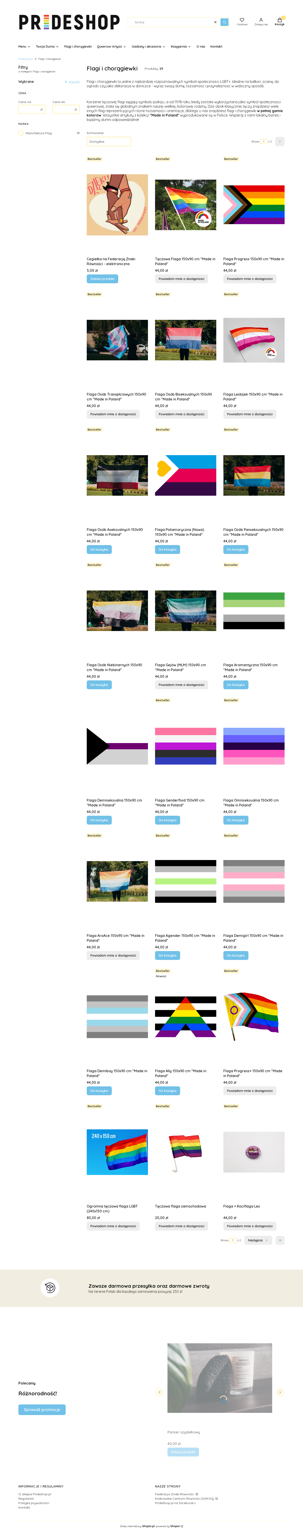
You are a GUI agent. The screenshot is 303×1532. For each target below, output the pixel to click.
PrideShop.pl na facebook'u (175, 1503)
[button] (224, 22)
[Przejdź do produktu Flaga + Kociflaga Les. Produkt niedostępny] (254, 1152)
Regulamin (26, 1499)
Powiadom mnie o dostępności (181, 279)
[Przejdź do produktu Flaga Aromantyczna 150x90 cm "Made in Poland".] (254, 611)
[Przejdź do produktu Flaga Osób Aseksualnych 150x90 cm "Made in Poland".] (117, 475)
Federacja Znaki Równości (175, 1494)
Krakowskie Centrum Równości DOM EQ (185, 1499)
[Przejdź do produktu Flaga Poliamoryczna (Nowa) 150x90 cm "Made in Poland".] (185, 475)
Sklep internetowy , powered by (150, 1526)
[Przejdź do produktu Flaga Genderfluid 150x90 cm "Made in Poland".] (185, 746)
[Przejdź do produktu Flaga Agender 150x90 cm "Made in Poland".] (185, 881)
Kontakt (24, 1507)
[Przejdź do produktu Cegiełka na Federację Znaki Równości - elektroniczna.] (117, 205)
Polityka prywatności (33, 1503)
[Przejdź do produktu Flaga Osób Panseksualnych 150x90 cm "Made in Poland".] (254, 475)
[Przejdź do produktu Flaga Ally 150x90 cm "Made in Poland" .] (185, 1017)
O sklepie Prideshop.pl (34, 1494)
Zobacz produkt (102, 279)
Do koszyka (99, 549)
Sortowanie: (95, 133)
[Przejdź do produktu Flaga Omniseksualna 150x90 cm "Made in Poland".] (254, 746)
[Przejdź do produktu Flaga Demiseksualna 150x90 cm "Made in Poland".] (117, 746)
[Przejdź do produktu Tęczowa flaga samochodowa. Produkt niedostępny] (185, 1152)
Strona (255, 141)
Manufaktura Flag (39, 133)
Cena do (59, 102)
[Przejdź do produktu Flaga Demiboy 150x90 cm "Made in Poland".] (117, 1017)
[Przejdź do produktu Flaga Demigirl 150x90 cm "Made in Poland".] (254, 881)
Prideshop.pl (25, 58)
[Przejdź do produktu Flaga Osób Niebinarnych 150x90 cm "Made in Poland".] (117, 611)
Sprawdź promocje (42, 1409)
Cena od (24, 102)
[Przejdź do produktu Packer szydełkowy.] (219, 1378)
